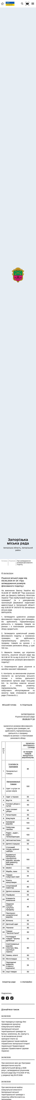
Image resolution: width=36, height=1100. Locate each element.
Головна (4, 561)
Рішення (12, 561)
